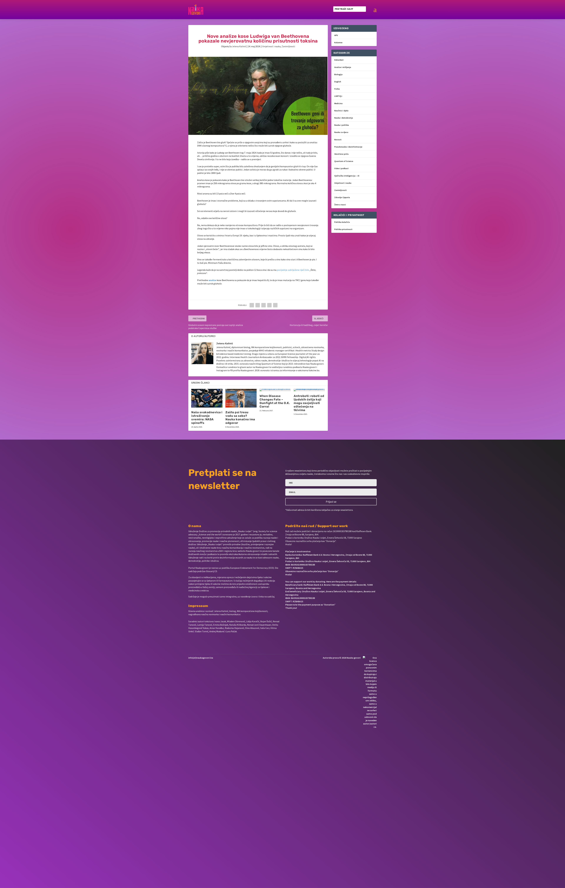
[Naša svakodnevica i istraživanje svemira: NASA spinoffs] (206, 398)
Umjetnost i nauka (271, 46)
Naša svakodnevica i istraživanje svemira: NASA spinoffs (206, 417)
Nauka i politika (341, 125)
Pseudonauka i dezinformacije (348, 146)
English (337, 81)
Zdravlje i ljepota (342, 197)
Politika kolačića (342, 222)
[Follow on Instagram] (296, 616)
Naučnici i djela (341, 110)
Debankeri (339, 60)
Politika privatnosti (343, 229)
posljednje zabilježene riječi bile (293, 269)
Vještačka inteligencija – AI (346, 175)
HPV (336, 35)
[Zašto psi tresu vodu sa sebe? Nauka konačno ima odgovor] (241, 398)
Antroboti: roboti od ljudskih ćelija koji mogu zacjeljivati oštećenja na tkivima (309, 403)
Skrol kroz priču (341, 154)
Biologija (338, 74)
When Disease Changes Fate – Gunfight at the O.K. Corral (275, 401)
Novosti (338, 139)
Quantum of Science (343, 161)
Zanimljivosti (288, 46)
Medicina (338, 103)
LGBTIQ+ (338, 96)
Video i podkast (341, 168)
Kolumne (338, 42)
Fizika (337, 89)
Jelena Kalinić (239, 46)
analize (212, 280)
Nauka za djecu (341, 132)
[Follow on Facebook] (286, 616)
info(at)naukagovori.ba (200, 657)
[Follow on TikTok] (315, 616)
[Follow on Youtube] (306, 616)
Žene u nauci (340, 204)
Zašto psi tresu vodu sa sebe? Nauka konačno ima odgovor (240, 417)
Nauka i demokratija (343, 117)
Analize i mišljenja (342, 67)
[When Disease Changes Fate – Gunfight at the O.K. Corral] (275, 390)
